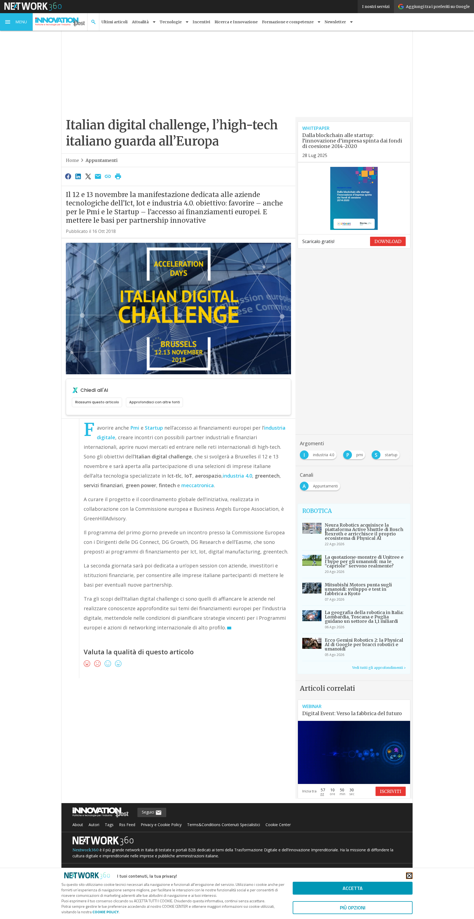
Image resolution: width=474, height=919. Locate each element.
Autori (94, 824)
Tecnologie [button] (171, 21)
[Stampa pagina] (118, 176)
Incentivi (201, 21)
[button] (16, 22)
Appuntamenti (102, 160)
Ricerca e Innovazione (236, 21)
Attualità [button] (140, 21)
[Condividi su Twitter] (88, 176)
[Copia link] (108, 176)
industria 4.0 (237, 475)
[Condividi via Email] (98, 176)
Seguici (148, 812)
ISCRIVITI (390, 791)
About (77, 824)
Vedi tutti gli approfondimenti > (379, 668)
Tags (109, 824)
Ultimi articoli (114, 21)
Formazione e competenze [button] (288, 21)
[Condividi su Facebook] (68, 176)
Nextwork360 (85, 849)
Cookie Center (278, 824)
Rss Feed (127, 824)
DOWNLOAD (387, 241)
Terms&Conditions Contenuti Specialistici (223, 824)
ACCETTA (353, 888)
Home (72, 160)
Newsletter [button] (335, 21)
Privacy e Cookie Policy (161, 824)
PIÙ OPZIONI (352, 907)
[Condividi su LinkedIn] (78, 176)
